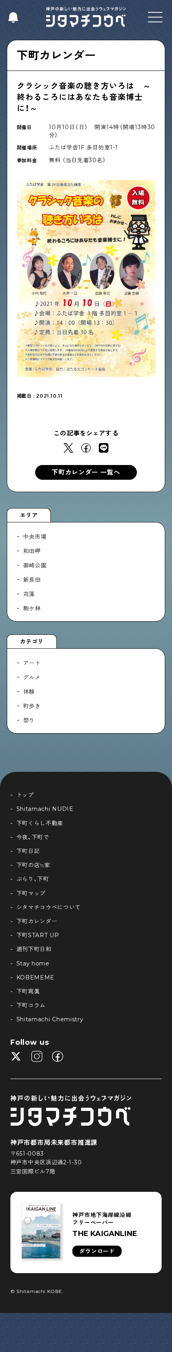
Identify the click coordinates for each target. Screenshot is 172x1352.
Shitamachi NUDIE (45, 808)
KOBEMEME (35, 977)
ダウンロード (96, 1251)
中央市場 (35, 536)
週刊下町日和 (34, 949)
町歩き (32, 706)
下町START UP (37, 935)
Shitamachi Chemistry (50, 1019)
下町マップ (31, 893)
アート (32, 663)
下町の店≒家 (33, 865)
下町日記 (28, 851)
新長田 (32, 579)
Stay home (33, 963)
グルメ (32, 677)
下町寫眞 (28, 991)
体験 (29, 691)
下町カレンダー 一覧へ (86, 472)
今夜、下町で (32, 837)
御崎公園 (35, 565)
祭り (29, 720)
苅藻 (29, 594)
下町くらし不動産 (40, 823)
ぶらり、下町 (32, 879)
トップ (25, 795)
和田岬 (32, 551)
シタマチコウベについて (48, 907)
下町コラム (31, 1005)
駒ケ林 (32, 608)
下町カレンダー (56, 55)
